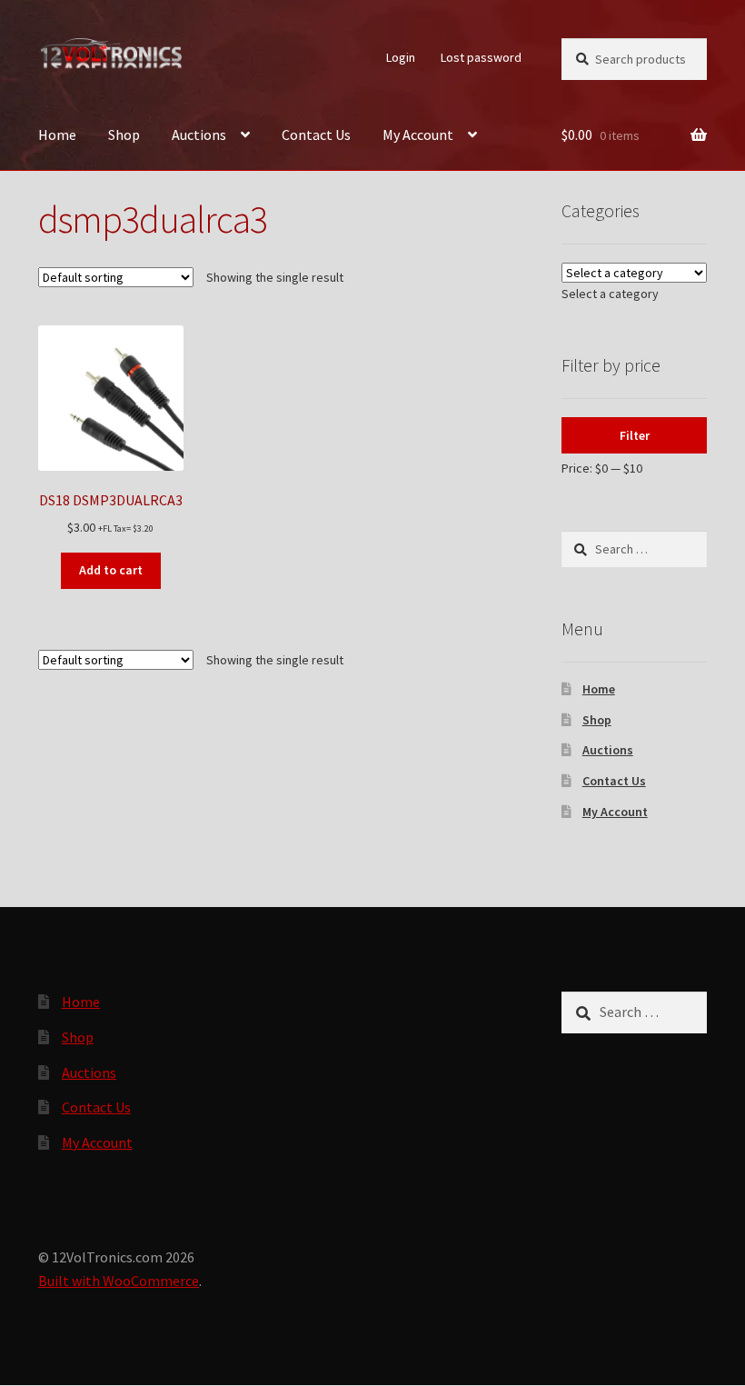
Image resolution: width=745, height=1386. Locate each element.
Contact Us (316, 134)
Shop (124, 134)
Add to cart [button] (111, 570)
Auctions (199, 134)
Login (400, 57)
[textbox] (610, 293)
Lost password (481, 57)
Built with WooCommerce (118, 1280)
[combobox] (610, 293)
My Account (417, 134)
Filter (635, 435)
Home (57, 134)
